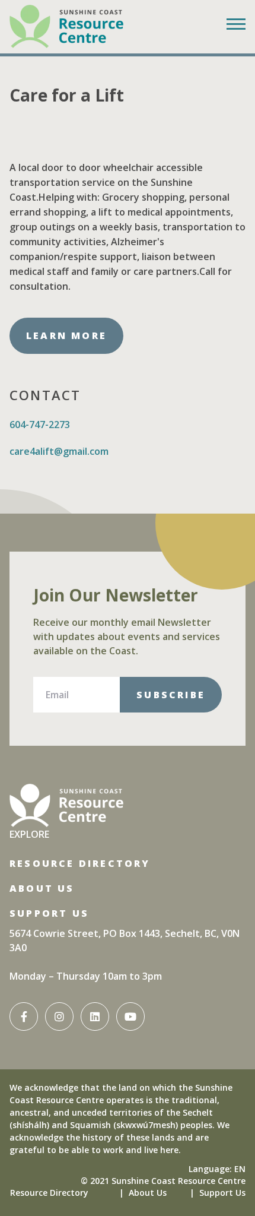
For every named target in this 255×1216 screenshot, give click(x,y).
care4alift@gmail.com (59, 451)
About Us (42, 888)
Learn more (66, 335)
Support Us (49, 913)
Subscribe (170, 694)
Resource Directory (80, 863)
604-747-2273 (39, 424)
